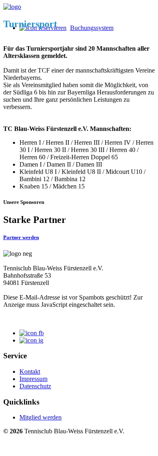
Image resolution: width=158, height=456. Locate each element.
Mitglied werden (40, 417)
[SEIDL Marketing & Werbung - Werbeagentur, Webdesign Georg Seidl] (11, 448)
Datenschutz (35, 386)
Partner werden (21, 237)
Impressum (33, 378)
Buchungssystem (91, 27)
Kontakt (29, 371)
